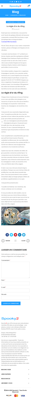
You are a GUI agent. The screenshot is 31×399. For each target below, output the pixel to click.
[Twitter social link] (12, 2)
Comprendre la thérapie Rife (18, 15)
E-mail (3, 287)
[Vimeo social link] (21, 2)
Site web (3, 294)
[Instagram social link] (14, 2)
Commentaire (5, 260)
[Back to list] (15, 240)
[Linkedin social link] (19, 2)
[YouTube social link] (16, 2)
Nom (3, 280)
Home (6, 15)
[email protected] (10, 334)
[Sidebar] (2, 122)
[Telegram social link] (23, 234)
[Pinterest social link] (15, 234)
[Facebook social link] (10, 2)
